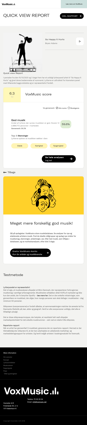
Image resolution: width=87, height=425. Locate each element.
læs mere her (42, 295)
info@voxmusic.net (39, 402)
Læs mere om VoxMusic (74, 4)
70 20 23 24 (38, 399)
